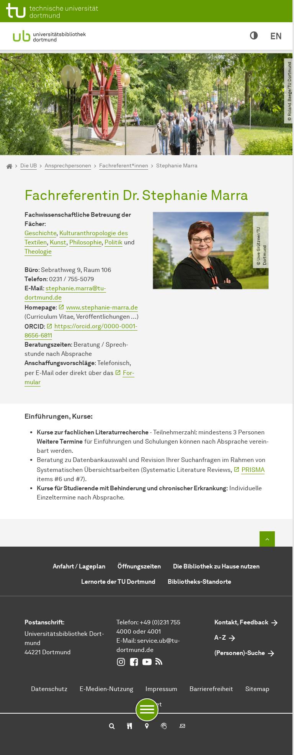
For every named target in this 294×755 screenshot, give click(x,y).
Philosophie (85, 242)
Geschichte (40, 233)
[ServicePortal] (164, 726)
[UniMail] (182, 726)
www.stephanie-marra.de (102, 307)
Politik (113, 242)
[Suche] (112, 726)
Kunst (58, 242)
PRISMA (253, 469)
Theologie (38, 251)
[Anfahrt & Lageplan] (146, 726)
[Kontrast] (254, 36)
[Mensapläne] (129, 726)
